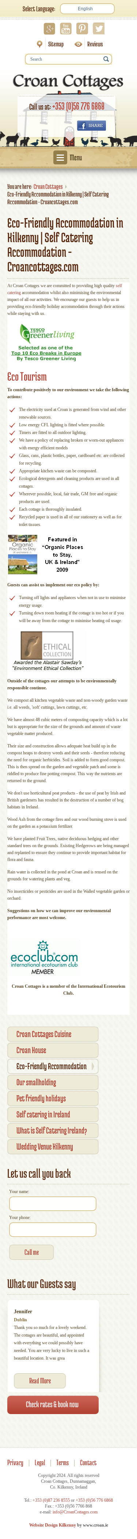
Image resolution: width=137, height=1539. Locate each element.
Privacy (15, 1462)
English (85, 8)
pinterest (82, 28)
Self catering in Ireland (43, 1114)
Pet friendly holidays (41, 1098)
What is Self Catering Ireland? (51, 1130)
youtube (66, 28)
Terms (62, 1462)
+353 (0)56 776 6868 (78, 105)
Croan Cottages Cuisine (43, 1034)
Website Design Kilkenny (52, 1525)
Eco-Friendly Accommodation (51, 1066)
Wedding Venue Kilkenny (44, 1146)
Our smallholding (36, 1082)
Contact (88, 1462)
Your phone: (20, 1217)
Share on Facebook (91, 126)
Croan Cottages (48, 186)
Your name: (19, 1191)
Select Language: (39, 9)
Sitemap (48, 44)
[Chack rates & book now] (53, 1404)
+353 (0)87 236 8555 (51, 1500)
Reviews (87, 44)
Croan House (31, 1050)
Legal (40, 1462)
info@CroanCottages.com (75, 1512)
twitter (98, 28)
